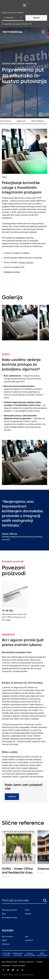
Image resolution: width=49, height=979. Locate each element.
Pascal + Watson (26, 262)
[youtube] (13, 970)
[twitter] (8, 970)
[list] (24, 323)
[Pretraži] (44, 900)
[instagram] (22, 970)
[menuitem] (12, 31)
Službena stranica (12, 272)
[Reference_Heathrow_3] (20, 322)
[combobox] (13, 18)
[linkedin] (17, 970)
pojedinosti (21, 121)
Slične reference (37, 121)
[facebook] (3, 970)
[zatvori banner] (24, 5)
